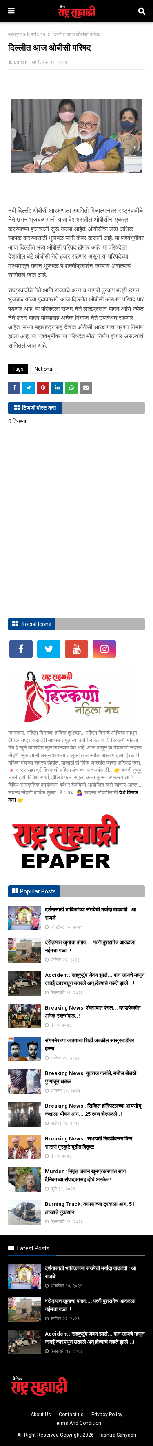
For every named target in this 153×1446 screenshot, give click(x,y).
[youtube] (76, 649)
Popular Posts (38, 891)
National (37, 34)
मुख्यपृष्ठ (15, 34)
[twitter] (48, 649)
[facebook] (21, 649)
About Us (41, 1414)
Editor (20, 62)
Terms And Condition (77, 1423)
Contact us (71, 1414)
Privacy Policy (106, 1414)
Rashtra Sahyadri (117, 1435)
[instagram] (104, 649)
